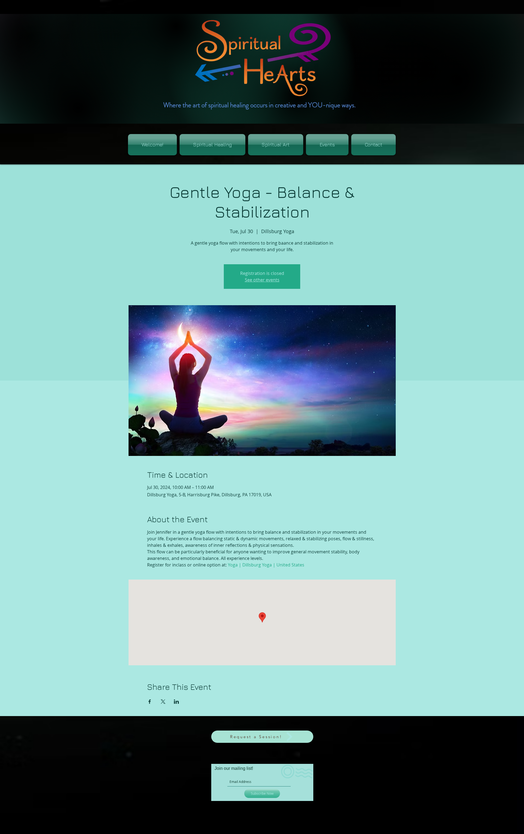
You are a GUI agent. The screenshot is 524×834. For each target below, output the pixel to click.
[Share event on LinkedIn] (176, 701)
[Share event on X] (163, 701)
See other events (262, 280)
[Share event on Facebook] (149, 701)
